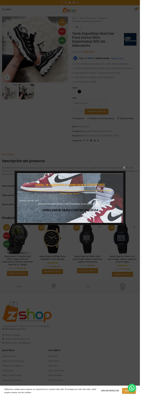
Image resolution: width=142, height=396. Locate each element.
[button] (132, 388)
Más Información (110, 390)
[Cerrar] (124, 167)
